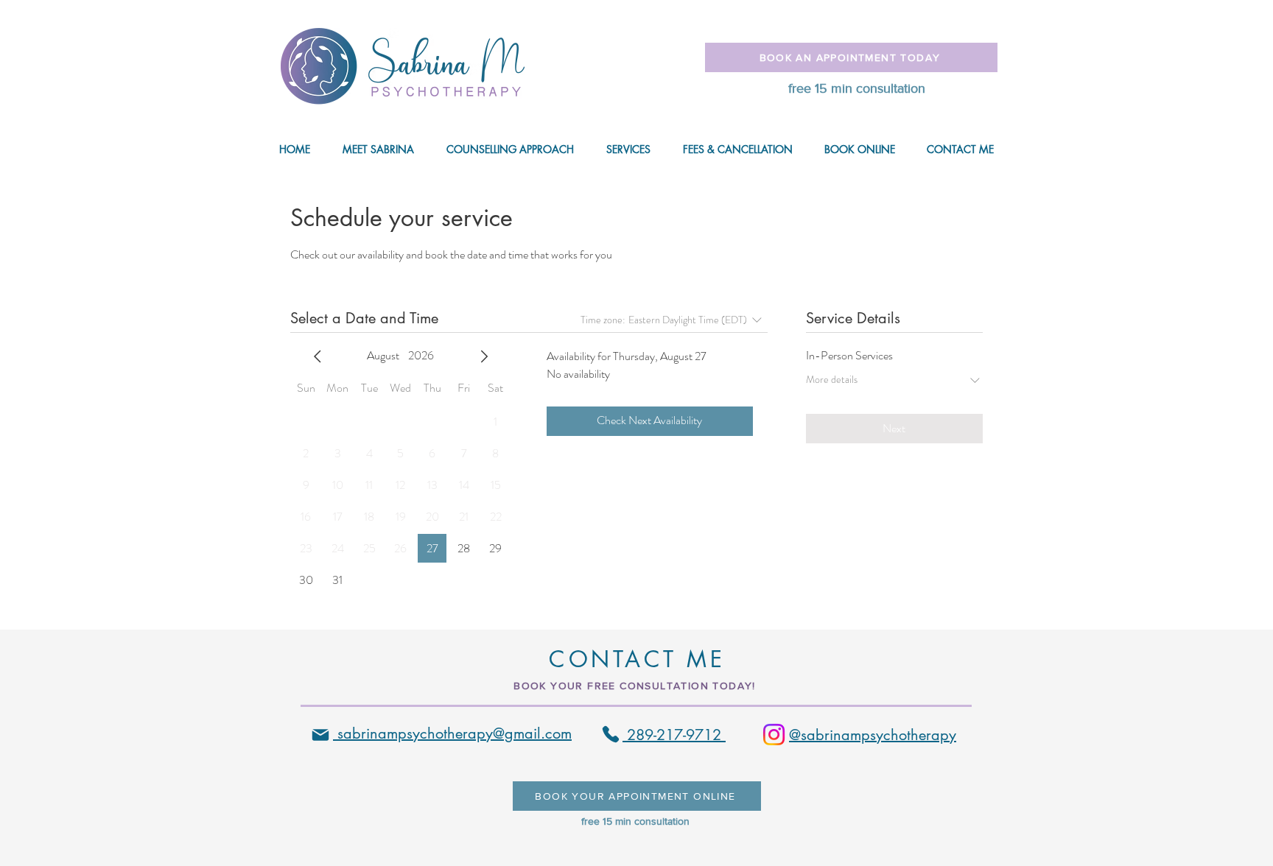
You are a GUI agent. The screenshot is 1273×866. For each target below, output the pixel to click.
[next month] (484, 356)
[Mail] (320, 734)
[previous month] (317, 356)
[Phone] (610, 734)
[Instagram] (774, 734)
